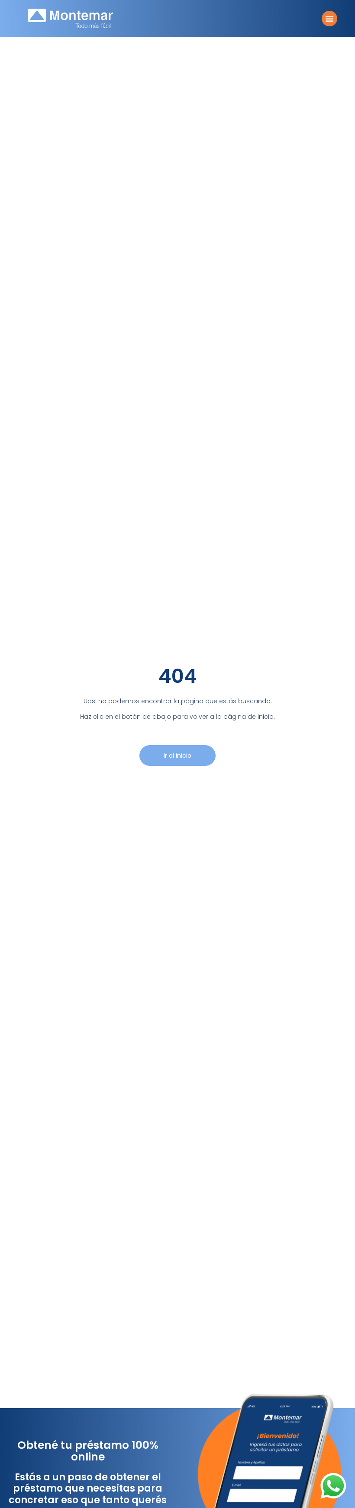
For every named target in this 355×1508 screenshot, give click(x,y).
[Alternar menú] (329, 18)
